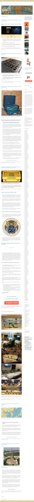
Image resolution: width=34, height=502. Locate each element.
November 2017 (26, 214)
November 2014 (26, 243)
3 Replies (2, 169)
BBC (20, 81)
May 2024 (25, 151)
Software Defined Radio (28, 348)
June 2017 (25, 218)
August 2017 (26, 216)
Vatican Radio (6, 491)
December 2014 (26, 242)
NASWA (25, 312)
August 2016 (26, 226)
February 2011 (26, 279)
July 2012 (25, 265)
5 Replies (2, 22)
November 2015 (26, 233)
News (12, 47)
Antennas (27, 336)
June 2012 (25, 266)
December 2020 (26, 184)
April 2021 (25, 181)
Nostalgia (12, 305)
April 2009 (25, 296)
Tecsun (29, 348)
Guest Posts (30, 339)
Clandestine (6, 306)
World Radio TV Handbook (11, 48)
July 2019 (25, 198)
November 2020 (26, 185)
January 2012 (26, 270)
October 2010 (26, 282)
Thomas (4, 49)
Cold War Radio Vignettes (27, 304)
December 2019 (26, 194)
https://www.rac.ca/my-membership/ (6, 278)
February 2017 (26, 221)
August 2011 (26, 274)
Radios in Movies (26, 343)
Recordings (28, 344)
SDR (30, 344)
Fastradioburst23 (29, 339)
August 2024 (26, 149)
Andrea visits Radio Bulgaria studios (7, 311)
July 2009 (25, 294)
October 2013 (26, 253)
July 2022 (25, 169)
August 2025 (26, 139)
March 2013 (26, 259)
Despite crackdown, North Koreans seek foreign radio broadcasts (10, 404)
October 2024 (26, 147)
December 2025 (26, 136)
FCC (11, 306)
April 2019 (25, 200)
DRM (25, 339)
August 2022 (26, 168)
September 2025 (26, 138)
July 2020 (25, 188)
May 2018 (25, 209)
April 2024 (25, 152)
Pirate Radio (29, 342)
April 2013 (25, 258)
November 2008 (26, 300)
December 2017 (26, 213)
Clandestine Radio (9, 306)
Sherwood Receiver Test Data (27, 318)
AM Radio (25, 336)
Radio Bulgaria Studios (3, 399)
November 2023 (26, 156)
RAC (17, 306)
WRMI (29, 349)
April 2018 (25, 210)
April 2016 (25, 229)
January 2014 (26, 251)
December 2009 (26, 290)
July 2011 (25, 275)
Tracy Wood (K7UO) (5, 307)
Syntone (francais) (26, 325)
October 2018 (26, 205)
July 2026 (25, 130)
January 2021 (26, 183)
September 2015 (26, 235)
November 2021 (26, 175)
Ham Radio (8, 305)
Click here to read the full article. (11, 489)
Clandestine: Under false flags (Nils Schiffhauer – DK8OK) (8, 192)
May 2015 (25, 238)
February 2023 (26, 163)
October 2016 (26, 224)
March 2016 (26, 230)
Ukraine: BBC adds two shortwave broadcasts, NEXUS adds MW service (11, 54)
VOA (27, 349)
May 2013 (25, 257)
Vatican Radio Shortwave (14, 491)
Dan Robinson (31, 337)
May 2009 (25, 295)
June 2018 (25, 208)
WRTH (14, 48)
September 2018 (26, 206)
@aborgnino (15, 73)
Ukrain (3, 82)
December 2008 (26, 299)
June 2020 (25, 189)
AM (6, 305)
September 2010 (26, 283)
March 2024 (26, 153)
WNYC (8, 307)
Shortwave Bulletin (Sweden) (27, 320)
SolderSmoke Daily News (27, 323)
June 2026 (25, 131)
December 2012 (26, 261)
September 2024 (26, 148)
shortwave (28, 344)
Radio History (14, 305)
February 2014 (26, 250)
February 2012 (26, 269)
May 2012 (25, 267)
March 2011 (26, 278)
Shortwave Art (27, 345)
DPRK (18, 438)
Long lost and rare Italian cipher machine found (11, 122)
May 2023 (25, 161)
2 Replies (2, 406)
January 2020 (26, 193)
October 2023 (26, 157)
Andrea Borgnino (6, 48)
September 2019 (26, 196)
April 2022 (25, 171)
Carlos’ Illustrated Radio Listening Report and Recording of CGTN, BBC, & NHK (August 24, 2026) (29, 119)
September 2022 (26, 167)
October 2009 (26, 292)
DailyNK (17, 438)
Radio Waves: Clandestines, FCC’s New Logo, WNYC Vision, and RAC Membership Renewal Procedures (11, 167)
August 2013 (26, 255)
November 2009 (26, 291)
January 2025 (26, 145)
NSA (3, 162)
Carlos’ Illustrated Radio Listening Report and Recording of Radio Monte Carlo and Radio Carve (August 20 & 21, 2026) (29, 125)
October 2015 (26, 234)
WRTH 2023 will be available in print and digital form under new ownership (11, 20)
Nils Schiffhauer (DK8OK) (14, 306)
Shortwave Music (26, 346)
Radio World (26, 344)
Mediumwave (7, 81)
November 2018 (26, 204)
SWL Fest (25, 324)
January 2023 (26, 164)
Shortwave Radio (12, 81)
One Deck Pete (26, 342)
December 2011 (26, 271)
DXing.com (26, 308)
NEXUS (2, 82)
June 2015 (25, 237)
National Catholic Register (4, 467)
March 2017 (26, 220)
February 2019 (26, 202)
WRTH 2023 (16, 48)
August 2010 (26, 284)
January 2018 (26, 212)
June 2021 (25, 179)
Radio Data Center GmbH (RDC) (15, 40)
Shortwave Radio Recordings (28, 347)
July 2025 (25, 140)
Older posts (3, 496)
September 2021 (26, 177)
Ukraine (5, 82)
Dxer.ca (25, 307)
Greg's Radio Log (26, 310)
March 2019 (26, 201)
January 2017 (26, 222)
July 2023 (25, 159)
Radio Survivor (26, 316)
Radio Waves (29, 343)
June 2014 (25, 247)
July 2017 (25, 217)
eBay (26, 339)
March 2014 (26, 249)
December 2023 (26, 155)
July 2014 (25, 246)
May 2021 (25, 180)
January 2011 (26, 280)
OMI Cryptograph (6, 162)
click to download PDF (17, 44)
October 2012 (26, 263)
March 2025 (26, 143)
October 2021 (26, 176)
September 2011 (26, 273)
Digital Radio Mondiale (27, 338)
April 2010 (25, 287)
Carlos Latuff (27, 337)
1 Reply (2, 313)
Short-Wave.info (26, 319)
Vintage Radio (26, 349)
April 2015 (25, 239)
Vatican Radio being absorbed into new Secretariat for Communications (10, 444)
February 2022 (26, 173)
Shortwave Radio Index (27, 331)
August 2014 (26, 245)
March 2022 (26, 172)
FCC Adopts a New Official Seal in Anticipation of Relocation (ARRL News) (11, 211)
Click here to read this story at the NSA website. (11, 160)
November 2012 (26, 262)
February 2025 (26, 144)
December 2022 (26, 165)
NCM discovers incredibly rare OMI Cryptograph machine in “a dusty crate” (11, 87)
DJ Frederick (30, 338)
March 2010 (26, 288)
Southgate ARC (26, 348)
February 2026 (26, 134)
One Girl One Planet (26, 314)
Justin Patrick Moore (27, 341)
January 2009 (26, 298)
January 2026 (26, 135)
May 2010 (25, 286)
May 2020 (25, 190)
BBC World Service (27, 336)
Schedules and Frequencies (15, 47)
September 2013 (26, 254)
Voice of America (30, 349)
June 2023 (25, 160)
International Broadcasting (8, 47)
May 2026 (25, 132)
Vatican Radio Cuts (9, 491)
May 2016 (25, 228)
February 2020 (26, 192)
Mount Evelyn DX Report (27, 311)
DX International (26, 306)
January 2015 (26, 241)
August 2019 (26, 197)
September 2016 (26, 225)
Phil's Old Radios (26, 315)
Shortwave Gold (30, 345)
